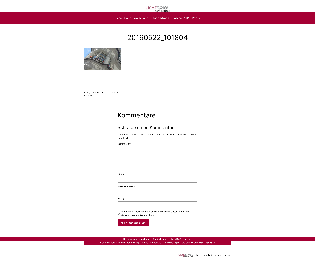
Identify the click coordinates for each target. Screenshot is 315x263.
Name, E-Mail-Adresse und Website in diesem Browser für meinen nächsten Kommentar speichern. (155, 213)
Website (122, 199)
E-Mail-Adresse (126, 186)
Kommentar (124, 143)
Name (121, 174)
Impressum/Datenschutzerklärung (213, 255)
